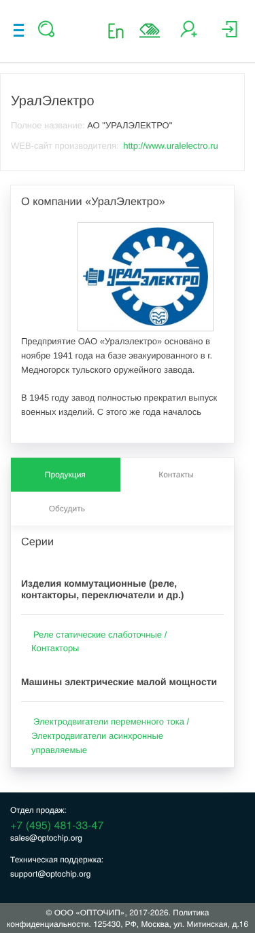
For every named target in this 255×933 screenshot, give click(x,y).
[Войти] (229, 34)
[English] (120, 30)
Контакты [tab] (176, 474)
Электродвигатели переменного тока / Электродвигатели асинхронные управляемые (110, 735)
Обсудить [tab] (67, 508)
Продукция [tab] (65, 474)
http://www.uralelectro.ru (170, 146)
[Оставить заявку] (149, 30)
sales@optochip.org (46, 837)
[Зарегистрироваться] (188, 34)
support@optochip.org (50, 873)
